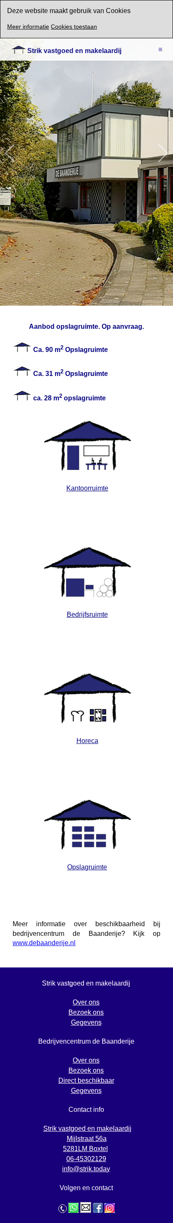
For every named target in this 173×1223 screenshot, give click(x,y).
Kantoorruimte (87, 488)
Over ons (86, 1002)
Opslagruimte (87, 867)
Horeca (87, 740)
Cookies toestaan (74, 26)
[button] (163, 153)
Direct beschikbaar (86, 1080)
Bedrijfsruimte (87, 614)
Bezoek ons (86, 1012)
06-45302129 (86, 1158)
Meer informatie (28, 26)
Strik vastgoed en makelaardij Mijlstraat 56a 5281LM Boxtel (87, 1138)
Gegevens (86, 1022)
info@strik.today (86, 1168)
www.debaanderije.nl (44, 942)
